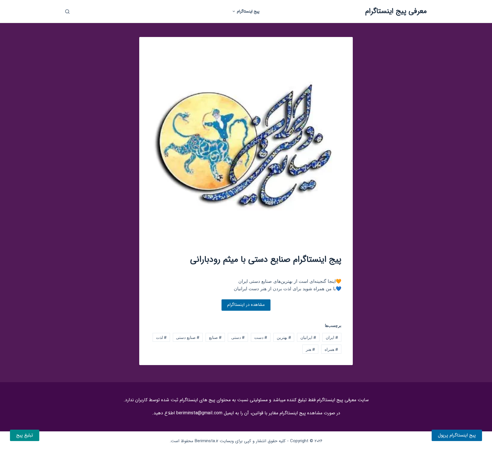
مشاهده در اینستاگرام (246, 304)
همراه (331, 349)
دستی (238, 337)
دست (260, 337)
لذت (161, 337)
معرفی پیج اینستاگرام (396, 11)
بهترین (284, 337)
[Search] (67, 11)
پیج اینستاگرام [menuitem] (248, 11)
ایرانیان (308, 337)
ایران (332, 337)
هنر (310, 349)
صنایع (215, 337)
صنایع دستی (187, 337)
